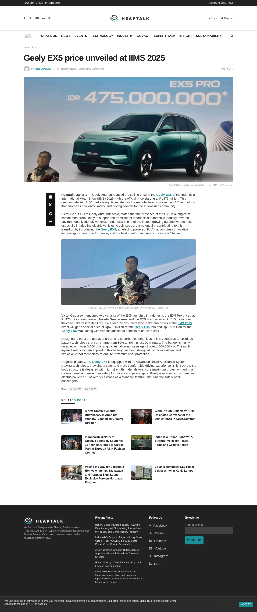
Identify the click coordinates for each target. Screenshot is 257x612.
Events (80, 36)
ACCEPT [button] (246, 604)
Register (228, 18)
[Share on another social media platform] (50, 222)
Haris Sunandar (42, 69)
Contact (39, 3)
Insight (185, 36)
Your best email (194, 524)
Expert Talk (165, 36)
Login (214, 18)
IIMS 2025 (152, 308)
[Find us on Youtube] (37, 18)
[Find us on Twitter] (30, 18)
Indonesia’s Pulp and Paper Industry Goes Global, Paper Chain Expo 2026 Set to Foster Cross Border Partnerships (118, 541)
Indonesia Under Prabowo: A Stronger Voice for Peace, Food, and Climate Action (174, 440)
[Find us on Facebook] (24, 18)
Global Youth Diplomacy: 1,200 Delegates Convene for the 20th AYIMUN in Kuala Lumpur (175, 414)
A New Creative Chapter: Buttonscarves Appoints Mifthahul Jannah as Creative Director (117, 553)
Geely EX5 (164, 194)
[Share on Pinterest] (50, 214)
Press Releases (52, 3)
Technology (102, 36)
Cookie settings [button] (228, 604)
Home (26, 47)
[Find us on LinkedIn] (43, 18)
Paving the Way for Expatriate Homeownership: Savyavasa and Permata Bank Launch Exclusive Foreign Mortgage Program (104, 474)
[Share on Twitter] (50, 205)
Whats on (48, 36)
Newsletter (29, 3)
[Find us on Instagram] (49, 18)
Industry (125, 36)
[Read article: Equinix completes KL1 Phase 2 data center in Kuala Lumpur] (141, 472)
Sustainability (209, 36)
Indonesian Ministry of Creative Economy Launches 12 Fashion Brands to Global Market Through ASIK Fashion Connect (105, 444)
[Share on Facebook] (50, 197)
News (66, 36)
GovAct (143, 36)
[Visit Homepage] (130, 18)
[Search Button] (232, 36)
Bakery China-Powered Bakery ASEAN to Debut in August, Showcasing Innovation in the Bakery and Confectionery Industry (118, 528)
